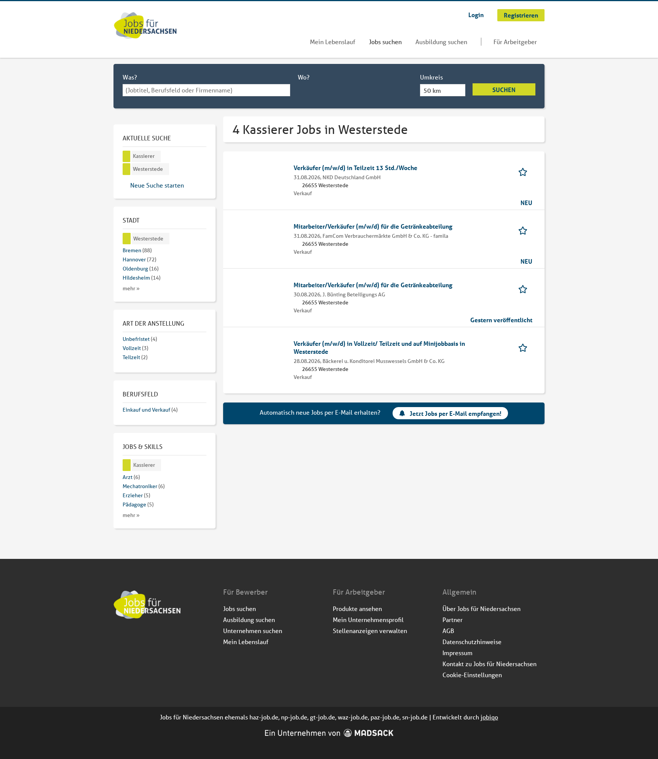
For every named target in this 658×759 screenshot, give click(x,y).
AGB (448, 631)
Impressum (457, 653)
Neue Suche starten (157, 185)
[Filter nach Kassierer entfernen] (127, 465)
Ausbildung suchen (441, 42)
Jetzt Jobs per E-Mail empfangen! (455, 413)
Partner (452, 620)
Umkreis (431, 77)
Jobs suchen (385, 42)
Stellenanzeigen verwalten (370, 631)
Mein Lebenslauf (332, 42)
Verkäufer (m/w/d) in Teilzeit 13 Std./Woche (355, 168)
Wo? (304, 77)
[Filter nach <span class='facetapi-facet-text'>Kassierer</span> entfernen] (127, 156)
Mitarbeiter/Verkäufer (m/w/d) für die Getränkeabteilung (373, 226)
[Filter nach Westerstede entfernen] (127, 239)
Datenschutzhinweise (471, 642)
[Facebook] (119, 639)
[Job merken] (525, 171)
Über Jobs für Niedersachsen (481, 609)
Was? (130, 77)
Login (476, 15)
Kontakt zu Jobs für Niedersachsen (489, 664)
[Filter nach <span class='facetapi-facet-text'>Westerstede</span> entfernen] (127, 169)
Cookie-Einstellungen (472, 675)
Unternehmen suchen (252, 631)
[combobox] (206, 90)
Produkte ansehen (357, 609)
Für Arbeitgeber (515, 42)
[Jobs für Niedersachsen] (145, 26)
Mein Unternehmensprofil (368, 620)
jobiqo (489, 717)
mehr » (131, 288)
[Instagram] (132, 639)
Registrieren (521, 15)
